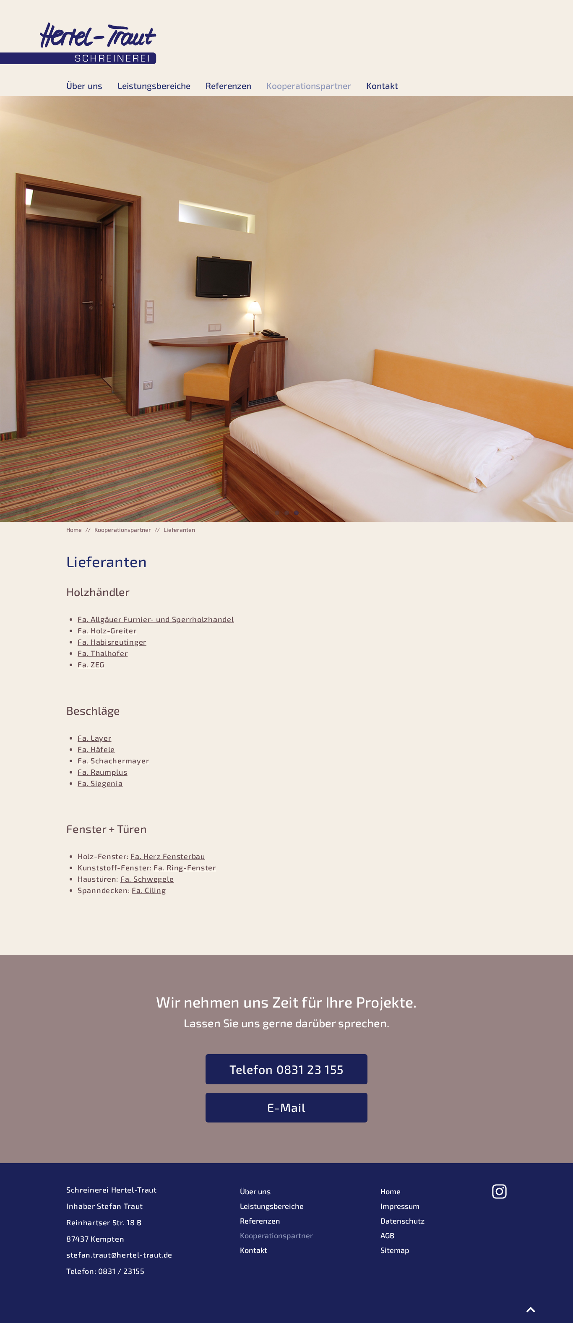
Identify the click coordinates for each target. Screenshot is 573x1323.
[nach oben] (531, 1309)
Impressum (399, 1206)
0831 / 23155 (121, 1271)
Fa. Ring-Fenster (185, 867)
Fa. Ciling (149, 890)
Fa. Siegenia (100, 783)
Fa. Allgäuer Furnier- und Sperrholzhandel (156, 619)
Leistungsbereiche (153, 85)
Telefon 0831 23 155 (286, 1069)
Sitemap (394, 1250)
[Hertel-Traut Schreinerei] (78, 43)
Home (74, 529)
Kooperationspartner (308, 85)
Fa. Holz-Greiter (107, 630)
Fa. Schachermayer (113, 760)
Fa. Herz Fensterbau (167, 856)
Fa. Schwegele (147, 878)
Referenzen (228, 85)
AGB (387, 1235)
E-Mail (286, 1107)
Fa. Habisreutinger (112, 641)
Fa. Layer (94, 737)
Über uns (84, 85)
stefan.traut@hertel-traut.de (119, 1254)
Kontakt (382, 85)
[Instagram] (499, 1191)
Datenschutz (402, 1220)
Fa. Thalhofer (103, 653)
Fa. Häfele (96, 749)
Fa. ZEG (91, 664)
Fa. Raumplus (103, 771)
